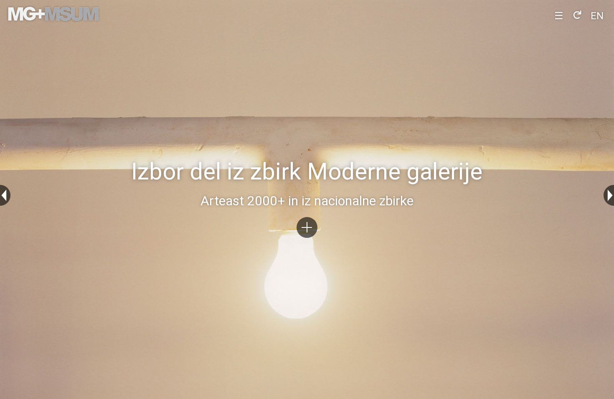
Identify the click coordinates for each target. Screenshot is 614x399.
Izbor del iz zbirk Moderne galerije (306, 172)
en (597, 16)
